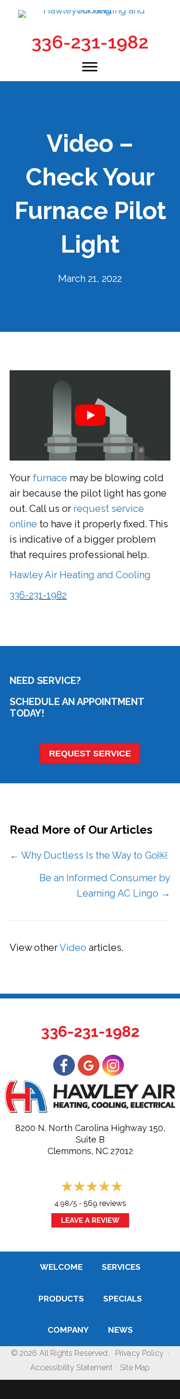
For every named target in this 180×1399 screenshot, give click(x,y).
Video (73, 947)
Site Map (135, 1367)
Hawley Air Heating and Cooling (80, 575)
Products (61, 1298)
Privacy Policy (139, 1353)
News (120, 1330)
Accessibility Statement (71, 1367)
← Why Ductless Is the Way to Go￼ (88, 855)
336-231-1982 (90, 42)
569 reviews (105, 1203)
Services (121, 1267)
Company (68, 1330)
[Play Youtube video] (90, 415)
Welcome (61, 1267)
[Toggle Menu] (89, 66)
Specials (122, 1298)
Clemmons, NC (78, 1151)
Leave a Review (90, 1220)
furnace (50, 478)
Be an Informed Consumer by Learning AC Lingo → (104, 885)
